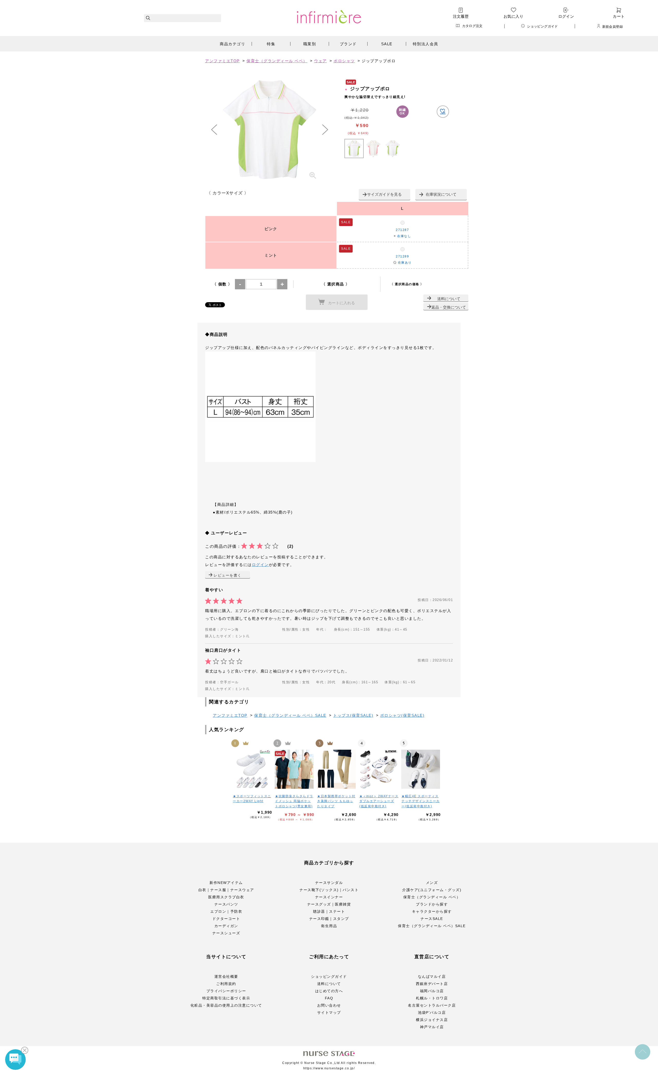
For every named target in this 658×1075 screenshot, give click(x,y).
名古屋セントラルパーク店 (432, 1005)
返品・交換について (448, 307)
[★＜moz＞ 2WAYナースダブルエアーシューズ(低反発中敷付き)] (379, 769)
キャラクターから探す (432, 911)
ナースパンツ (226, 904)
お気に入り (513, 16)
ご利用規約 (226, 984)
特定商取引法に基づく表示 (226, 998)
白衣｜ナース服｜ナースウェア (226, 890)
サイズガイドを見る (384, 194)
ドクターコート (226, 919)
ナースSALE (432, 919)
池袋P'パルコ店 (432, 1012)
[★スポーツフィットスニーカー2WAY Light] (252, 769)
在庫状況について (441, 194)
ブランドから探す (432, 904)
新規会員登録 (612, 26)
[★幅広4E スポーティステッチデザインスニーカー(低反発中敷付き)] (421, 769)
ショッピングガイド (542, 26)
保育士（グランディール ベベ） (432, 897)
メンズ (432, 883)
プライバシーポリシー (226, 991)
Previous (214, 129)
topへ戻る (642, 1052)
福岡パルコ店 (432, 991)
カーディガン (226, 926)
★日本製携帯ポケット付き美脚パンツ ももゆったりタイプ (336, 801)
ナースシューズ (226, 933)
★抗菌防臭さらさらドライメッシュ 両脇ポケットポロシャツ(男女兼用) (294, 801)
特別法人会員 (425, 44)
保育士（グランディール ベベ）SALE (432, 926)
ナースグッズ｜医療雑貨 (329, 904)
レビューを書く (228, 575)
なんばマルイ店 (432, 976)
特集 (271, 44)
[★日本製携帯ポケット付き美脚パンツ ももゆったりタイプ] (337, 769)
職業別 (309, 44)
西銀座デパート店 (432, 984)
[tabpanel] (269, 129)
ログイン (566, 16)
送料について (448, 299)
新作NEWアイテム (226, 883)
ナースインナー (329, 897)
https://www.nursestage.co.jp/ (329, 1068)
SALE (386, 44)
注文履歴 (461, 16)
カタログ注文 (472, 26)
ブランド (348, 44)
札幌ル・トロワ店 (432, 998)
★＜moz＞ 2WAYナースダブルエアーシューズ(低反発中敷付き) (378, 801)
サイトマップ (329, 1012)
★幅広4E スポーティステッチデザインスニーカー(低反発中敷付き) (420, 801)
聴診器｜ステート (329, 911)
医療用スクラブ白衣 (226, 897)
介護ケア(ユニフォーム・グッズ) (431, 890)
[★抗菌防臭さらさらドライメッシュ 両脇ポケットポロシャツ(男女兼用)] (294, 769)
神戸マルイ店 (432, 1027)
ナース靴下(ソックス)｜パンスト (329, 890)
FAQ (329, 998)
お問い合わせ (329, 1005)
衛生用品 (329, 926)
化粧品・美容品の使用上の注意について (226, 1005)
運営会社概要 (226, 976)
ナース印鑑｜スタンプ (329, 919)
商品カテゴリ (232, 44)
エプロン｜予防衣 (226, 911)
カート (619, 16)
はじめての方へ (329, 991)
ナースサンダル (329, 883)
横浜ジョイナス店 (432, 1020)
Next (325, 129)
